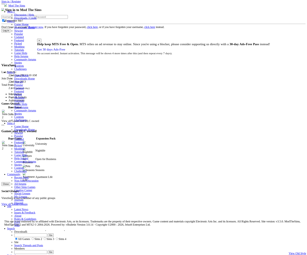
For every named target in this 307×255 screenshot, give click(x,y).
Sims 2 (11, 21)
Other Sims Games (24, 187)
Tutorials (19, 49)
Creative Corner (23, 190)
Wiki (17, 225)
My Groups (20, 196)
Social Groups (22, 193)
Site (9, 206)
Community (13, 174)
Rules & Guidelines (25, 218)
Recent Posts (21, 177)
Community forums (25, 59)
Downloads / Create (25, 17)
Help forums (21, 56)
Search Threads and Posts (28, 245)
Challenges (20, 69)
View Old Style (297, 253)
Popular (18, 33)
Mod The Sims (16, 5)
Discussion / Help (24, 14)
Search (11, 228)
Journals (18, 199)
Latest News (21, 209)
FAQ (17, 222)
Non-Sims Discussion (26, 180)
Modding (19, 46)
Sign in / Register (11, 1)
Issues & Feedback (24, 212)
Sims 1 (11, 11)
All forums (20, 183)
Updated (19, 37)
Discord (18, 202)
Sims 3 (11, 72)
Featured (19, 40)
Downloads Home (24, 27)
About (17, 215)
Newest (18, 30)
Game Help (20, 53)
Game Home (21, 24)
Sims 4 (11, 123)
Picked (18, 43)
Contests (19, 65)
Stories (18, 62)
